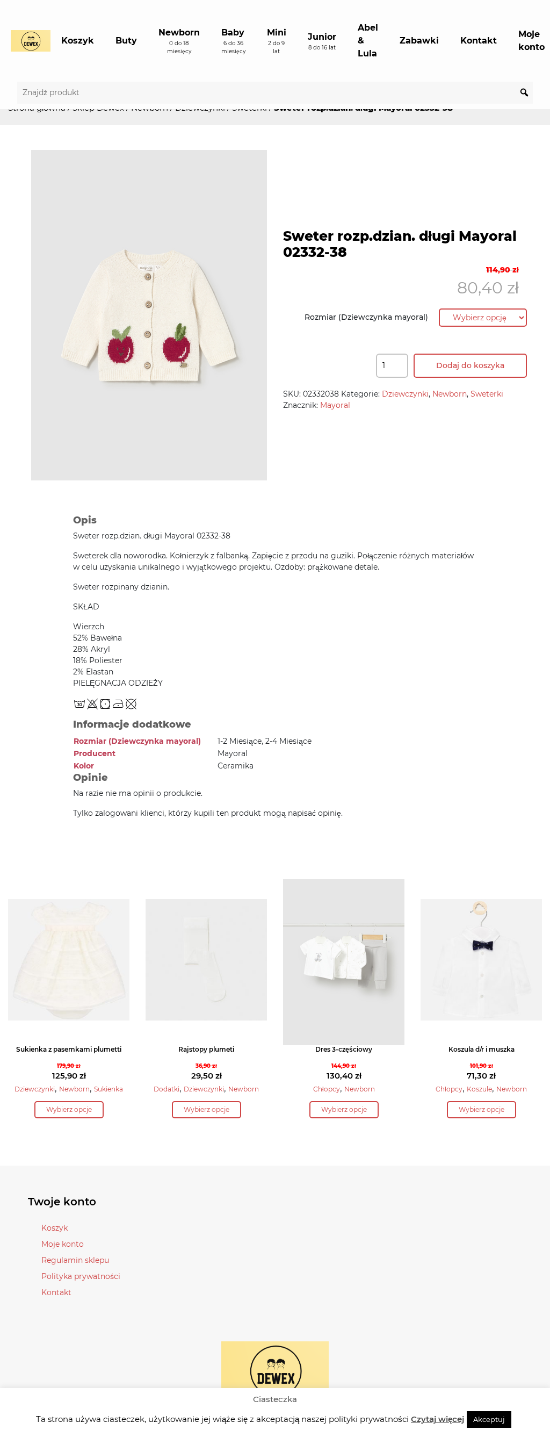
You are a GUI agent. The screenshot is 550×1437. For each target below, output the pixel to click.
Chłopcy (326, 1089)
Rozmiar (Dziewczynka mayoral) (366, 317)
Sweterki (487, 394)
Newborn (179, 41)
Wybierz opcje (69, 1109)
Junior (322, 41)
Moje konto (62, 1244)
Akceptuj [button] (489, 1419)
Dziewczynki (405, 394)
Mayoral (335, 405)
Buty (126, 40)
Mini (276, 41)
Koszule (479, 1089)
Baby (233, 41)
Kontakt (478, 40)
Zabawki (419, 40)
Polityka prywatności (80, 1276)
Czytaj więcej (437, 1419)
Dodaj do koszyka (470, 365)
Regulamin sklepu (75, 1260)
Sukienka (108, 1089)
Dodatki (166, 1089)
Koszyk (77, 40)
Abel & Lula (368, 41)
